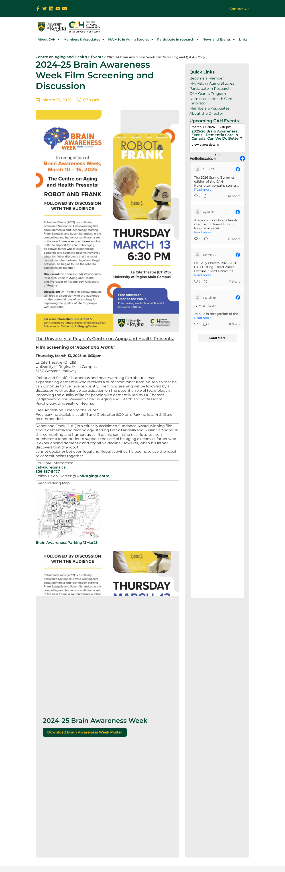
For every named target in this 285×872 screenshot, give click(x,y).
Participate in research (175, 39)
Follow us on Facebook (202, 158)
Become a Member (206, 78)
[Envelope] (64, 8)
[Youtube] (58, 8)
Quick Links (202, 72)
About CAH (46, 39)
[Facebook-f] (38, 8)
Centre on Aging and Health (61, 57)
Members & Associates (82, 39)
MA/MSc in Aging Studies (128, 39)
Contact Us (239, 9)
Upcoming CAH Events (214, 120)
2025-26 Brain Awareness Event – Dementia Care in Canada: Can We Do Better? (216, 135)
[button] (215, 154)
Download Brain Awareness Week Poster (84, 732)
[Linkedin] (51, 8)
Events (97, 57)
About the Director (206, 113)
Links (243, 39)
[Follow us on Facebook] (242, 158)
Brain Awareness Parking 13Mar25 (67, 542)
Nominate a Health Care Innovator (210, 101)
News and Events (217, 39)
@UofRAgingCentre (91, 476)
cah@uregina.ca (51, 467)
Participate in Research (210, 88)
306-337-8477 (48, 471)
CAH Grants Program (207, 94)
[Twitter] (44, 8)
